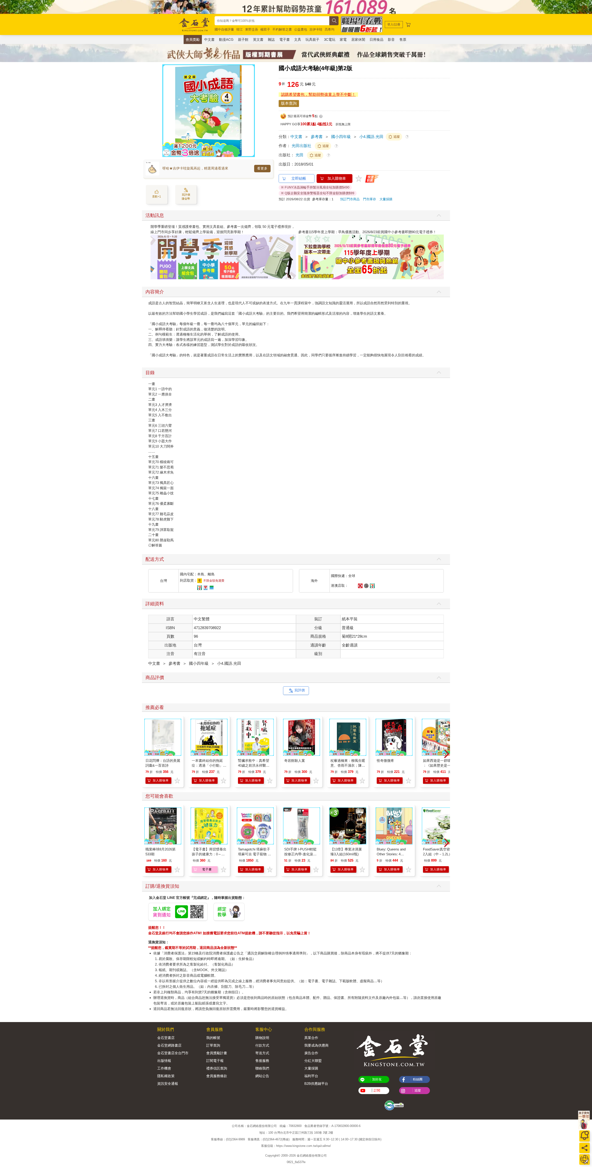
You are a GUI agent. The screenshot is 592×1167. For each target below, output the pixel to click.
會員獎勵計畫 (216, 1053)
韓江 (239, 29)
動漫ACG (226, 39)
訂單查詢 (213, 1045)
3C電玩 (329, 39)
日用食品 (376, 39)
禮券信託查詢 (216, 1068)
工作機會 (164, 1068)
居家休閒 (358, 39)
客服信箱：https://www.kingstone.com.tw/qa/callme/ (296, 1146)
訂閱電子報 (215, 1061)
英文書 (258, 39)
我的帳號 (213, 1038)
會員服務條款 (216, 1076)
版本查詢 (289, 103)
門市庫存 (369, 199)
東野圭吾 (251, 29)
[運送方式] (584, 1159)
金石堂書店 (166, 1038)
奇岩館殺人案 (294, 760)
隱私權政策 (166, 1076)
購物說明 (262, 1038)
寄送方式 (262, 1053)
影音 (391, 39)
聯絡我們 (262, 1068)
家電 (343, 39)
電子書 (284, 39)
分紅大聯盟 (313, 1061)
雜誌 (271, 39)
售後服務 (262, 1061)
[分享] (584, 1148)
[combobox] (272, 20)
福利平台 (311, 1076)
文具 (297, 39)
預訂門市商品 (350, 199)
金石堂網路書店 (169, 1045)
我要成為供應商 (316, 1045)
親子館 (243, 39)
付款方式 (262, 1045)
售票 (402, 39)
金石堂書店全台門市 (172, 1053)
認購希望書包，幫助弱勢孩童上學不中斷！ (318, 94)
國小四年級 (341, 137)
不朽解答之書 (282, 29)
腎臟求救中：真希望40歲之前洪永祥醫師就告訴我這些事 (253, 765)
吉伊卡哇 (315, 29)
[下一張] (251, 110)
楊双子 (265, 29)
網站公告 (262, 1076)
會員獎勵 (193, 39)
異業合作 (311, 1038)
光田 (300, 155)
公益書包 (300, 29)
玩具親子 (312, 39)
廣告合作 (311, 1053)
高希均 (329, 29)
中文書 (209, 39)
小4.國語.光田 (371, 137)
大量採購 (385, 199)
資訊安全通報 (167, 1083)
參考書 (317, 137)
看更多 (262, 168)
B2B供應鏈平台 (316, 1083)
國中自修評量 (224, 29)
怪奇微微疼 (385, 760)
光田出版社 (301, 146)
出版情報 (164, 1061)
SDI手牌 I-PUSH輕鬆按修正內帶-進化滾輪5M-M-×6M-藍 (300, 854)
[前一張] (165, 110)
